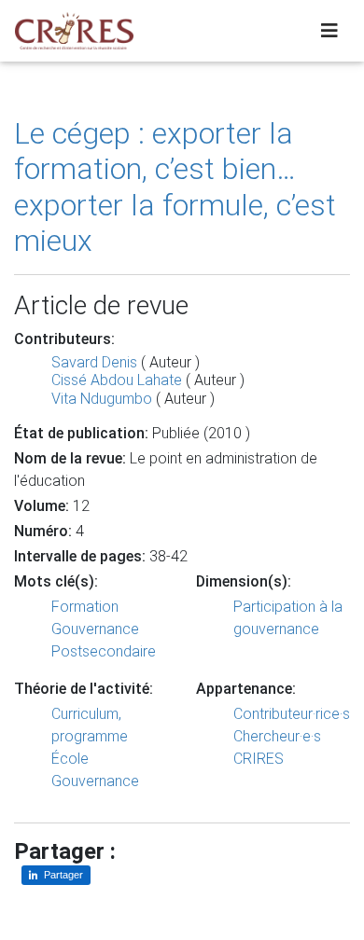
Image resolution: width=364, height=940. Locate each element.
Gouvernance (95, 629)
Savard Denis (94, 362)
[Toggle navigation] (329, 31)
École (70, 758)
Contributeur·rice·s (291, 714)
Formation (85, 606)
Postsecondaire (103, 651)
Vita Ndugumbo (101, 399)
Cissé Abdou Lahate (116, 380)
